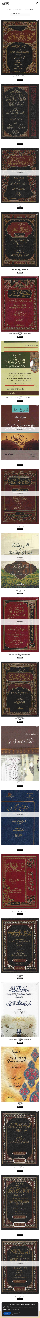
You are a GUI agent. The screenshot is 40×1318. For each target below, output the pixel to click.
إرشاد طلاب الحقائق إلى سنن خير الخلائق (20, 1296)
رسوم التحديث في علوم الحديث (20, 526)
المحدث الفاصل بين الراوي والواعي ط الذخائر (20, 141)
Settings (16, 1313)
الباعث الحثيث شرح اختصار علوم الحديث (20, 205)
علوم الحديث (9, 9)
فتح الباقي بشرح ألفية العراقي (20, 718)
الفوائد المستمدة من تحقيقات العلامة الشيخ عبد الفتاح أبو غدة (20, 1039)
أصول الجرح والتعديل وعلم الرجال (20, 1167)
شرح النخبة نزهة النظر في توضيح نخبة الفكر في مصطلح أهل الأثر (20, 1232)
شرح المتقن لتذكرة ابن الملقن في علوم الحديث (20, 269)
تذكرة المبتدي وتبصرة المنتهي (20, 782)
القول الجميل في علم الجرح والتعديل (20, 590)
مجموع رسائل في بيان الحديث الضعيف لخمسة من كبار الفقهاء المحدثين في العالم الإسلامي (20, 397)
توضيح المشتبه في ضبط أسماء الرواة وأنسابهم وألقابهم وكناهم (20, 333)
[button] (19, 3)
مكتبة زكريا (27, 9)
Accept (7, 1313)
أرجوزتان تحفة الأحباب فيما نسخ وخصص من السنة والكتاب (20, 654)
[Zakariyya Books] (9, 3)
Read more (20, 208)
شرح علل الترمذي (20, 975)
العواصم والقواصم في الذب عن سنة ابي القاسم (20, 76)
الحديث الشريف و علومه (18, 9)
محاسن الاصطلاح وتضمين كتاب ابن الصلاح (20, 911)
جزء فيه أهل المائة (20, 1103)
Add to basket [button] (20, 144)
